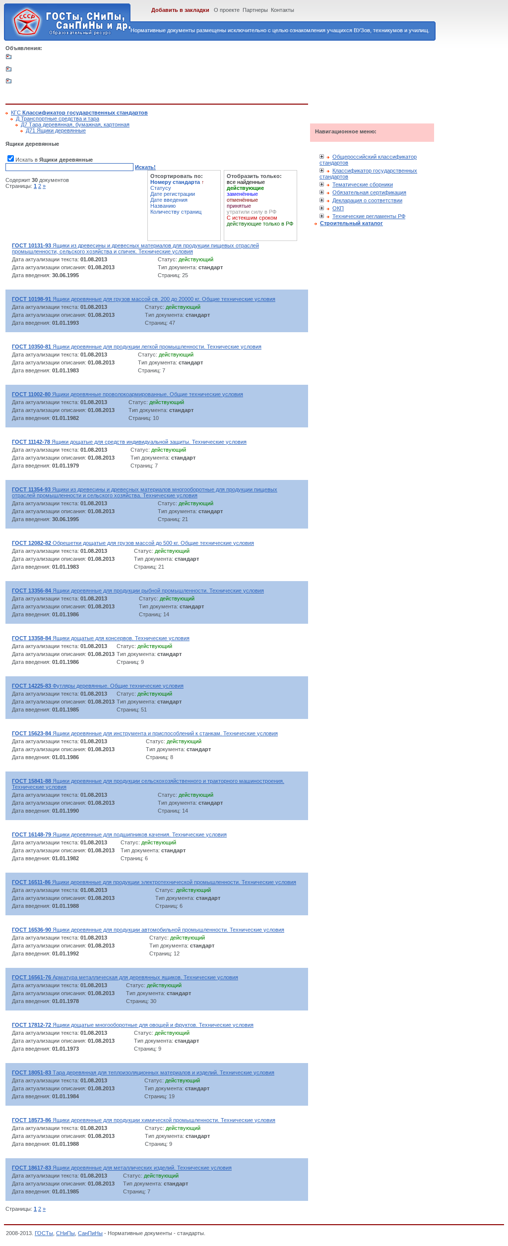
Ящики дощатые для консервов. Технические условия (101, 638)
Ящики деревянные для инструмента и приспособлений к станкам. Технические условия (145, 733)
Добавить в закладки (180, 10)
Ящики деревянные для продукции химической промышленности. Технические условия (143, 1120)
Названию (163, 206)
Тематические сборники (362, 184)
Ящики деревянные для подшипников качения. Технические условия (119, 834)
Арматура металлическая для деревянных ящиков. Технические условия (125, 977)
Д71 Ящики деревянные (56, 130)
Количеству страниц (175, 212)
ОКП (338, 208)
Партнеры (255, 10)
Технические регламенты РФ (368, 216)
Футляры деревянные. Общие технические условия (98, 686)
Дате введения (169, 200)
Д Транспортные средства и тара (57, 118)
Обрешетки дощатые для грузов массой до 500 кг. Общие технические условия (133, 543)
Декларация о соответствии (367, 200)
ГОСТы (44, 1233)
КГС (79, 113)
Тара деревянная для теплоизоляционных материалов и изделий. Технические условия (143, 1072)
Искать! (145, 167)
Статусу (160, 188)
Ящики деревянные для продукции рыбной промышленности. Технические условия (138, 590)
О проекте (227, 10)
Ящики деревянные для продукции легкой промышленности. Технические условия (136, 347)
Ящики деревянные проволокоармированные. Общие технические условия (127, 394)
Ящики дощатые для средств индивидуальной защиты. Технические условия (129, 442)
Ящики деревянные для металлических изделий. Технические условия (122, 1168)
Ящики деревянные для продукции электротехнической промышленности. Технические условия (154, 882)
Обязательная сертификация (369, 192)
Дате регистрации (172, 194)
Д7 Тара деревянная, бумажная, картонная (75, 124)
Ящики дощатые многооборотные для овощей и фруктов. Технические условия (133, 1025)
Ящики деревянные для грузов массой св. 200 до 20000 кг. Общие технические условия (143, 299)
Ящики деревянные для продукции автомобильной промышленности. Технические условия (148, 930)
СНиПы (65, 1233)
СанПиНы (90, 1233)
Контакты (282, 10)
